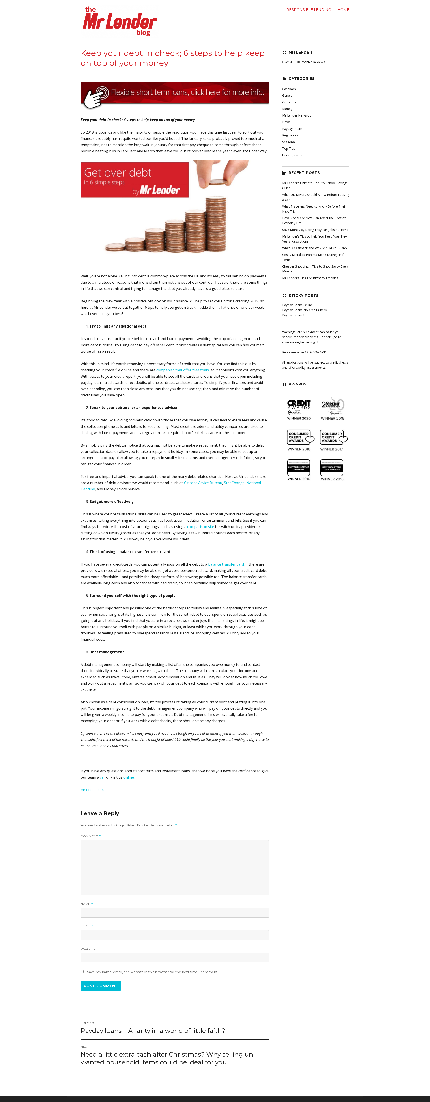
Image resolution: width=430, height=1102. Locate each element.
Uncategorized (292, 155)
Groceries (289, 102)
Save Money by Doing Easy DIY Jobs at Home (315, 230)
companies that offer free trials (182, 370)
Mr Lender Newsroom (298, 115)
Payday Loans (292, 128)
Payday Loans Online (297, 305)
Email (87, 926)
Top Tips (288, 148)
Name (87, 904)
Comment (91, 836)
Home (343, 10)
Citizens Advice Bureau (203, 482)
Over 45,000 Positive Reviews (303, 62)
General (287, 95)
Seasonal (288, 142)
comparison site (200, 526)
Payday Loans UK (295, 315)
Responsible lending (308, 10)
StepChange (234, 482)
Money (287, 109)
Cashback (289, 89)
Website (88, 948)
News (286, 122)
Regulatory (290, 135)
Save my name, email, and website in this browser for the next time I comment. (152, 972)
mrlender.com (92, 789)
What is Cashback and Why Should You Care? (314, 248)
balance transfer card (226, 564)
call (102, 777)
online (128, 777)
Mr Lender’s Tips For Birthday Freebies (310, 278)
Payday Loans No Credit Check (304, 310)
